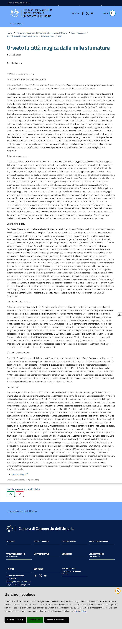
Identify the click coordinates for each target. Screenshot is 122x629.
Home (9, 32)
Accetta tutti (35, 619)
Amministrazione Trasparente (96, 555)
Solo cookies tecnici (15, 619)
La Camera (10, 541)
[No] (20, 494)
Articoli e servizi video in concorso (22, 36)
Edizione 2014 (47, 36)
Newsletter (67, 554)
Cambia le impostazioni (56, 619)
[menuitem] (16, 23)
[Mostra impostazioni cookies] (119, 314)
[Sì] (11, 494)
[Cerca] (112, 13)
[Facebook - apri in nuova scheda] (81, 13)
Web (60, 36)
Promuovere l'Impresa (98, 541)
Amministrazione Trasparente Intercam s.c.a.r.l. (71, 571)
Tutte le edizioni (78, 32)
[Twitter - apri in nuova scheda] (86, 13)
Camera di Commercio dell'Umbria (18, 2)
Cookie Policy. (80, 611)
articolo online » (18, 474)
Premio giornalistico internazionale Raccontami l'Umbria (41, 32)
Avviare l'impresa (41, 541)
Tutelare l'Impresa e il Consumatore (15, 555)
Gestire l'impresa (69, 541)
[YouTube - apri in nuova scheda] (91, 13)
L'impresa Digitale (41, 554)
